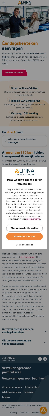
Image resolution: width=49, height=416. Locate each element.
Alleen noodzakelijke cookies (24, 228)
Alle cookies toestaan (24, 236)
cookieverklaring (33, 219)
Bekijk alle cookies (24, 245)
